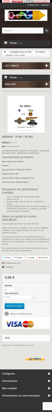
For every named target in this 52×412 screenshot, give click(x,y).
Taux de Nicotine (12, 293)
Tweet (7, 258)
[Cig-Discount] (26, 15)
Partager (18, 258)
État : (4, 146)
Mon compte (9, 388)
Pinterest (44, 258)
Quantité (8, 286)
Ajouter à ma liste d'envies (20, 314)
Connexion (45, 5)
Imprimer (10, 267)
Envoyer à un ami (13, 263)
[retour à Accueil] (4, 52)
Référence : (6, 143)
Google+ (31, 258)
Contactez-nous (33, 5)
